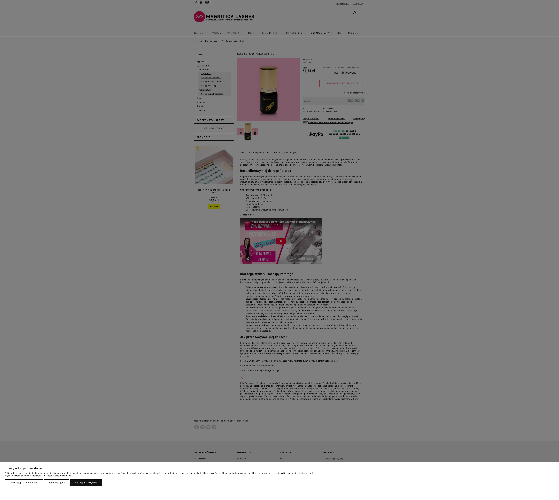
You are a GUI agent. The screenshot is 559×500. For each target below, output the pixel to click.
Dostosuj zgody (57, 482)
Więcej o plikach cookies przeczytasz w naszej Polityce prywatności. (38, 475)
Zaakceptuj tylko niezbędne (24, 482)
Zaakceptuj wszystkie (86, 482)
